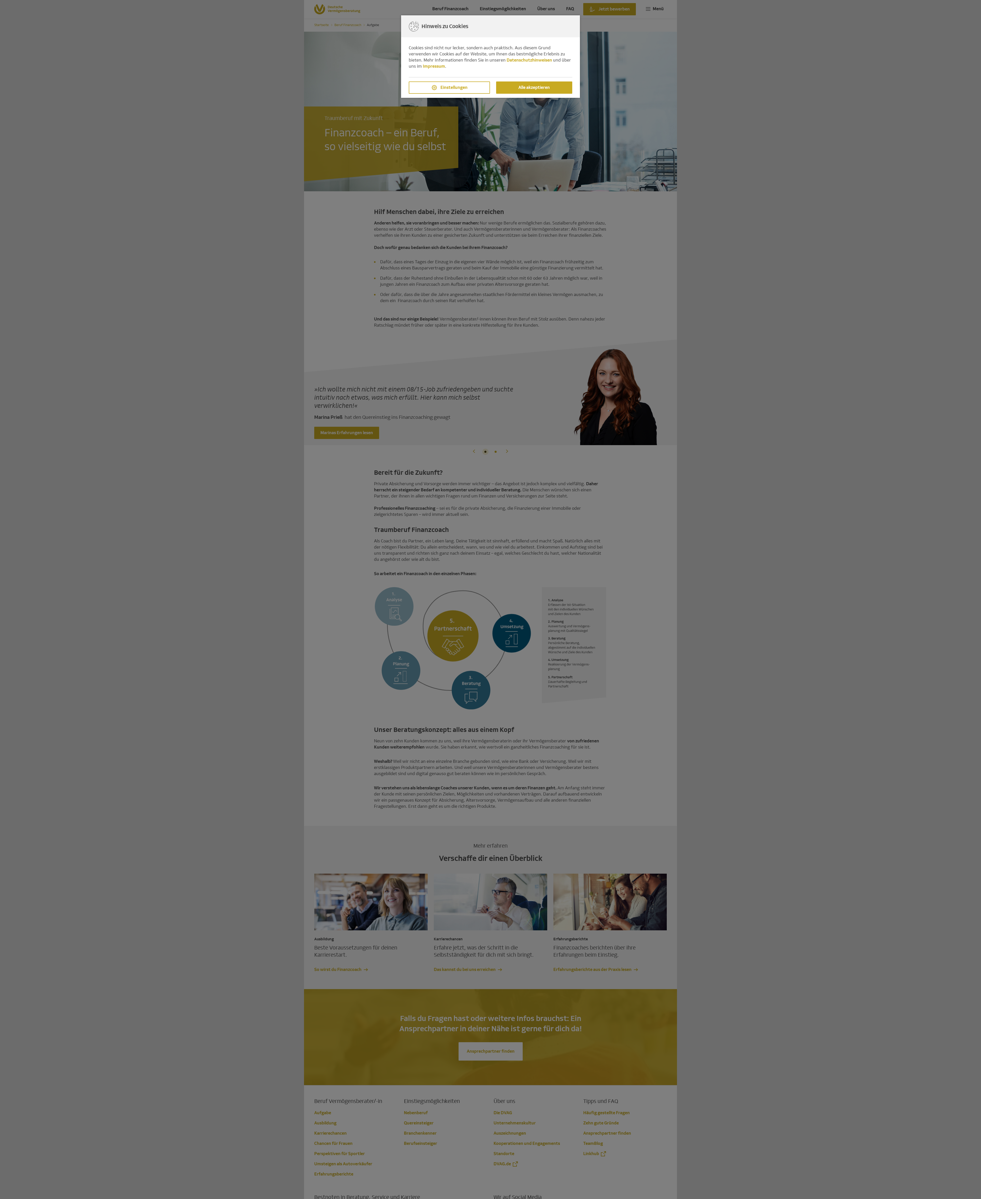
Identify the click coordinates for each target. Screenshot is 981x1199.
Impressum (434, 66)
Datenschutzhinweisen (529, 60)
